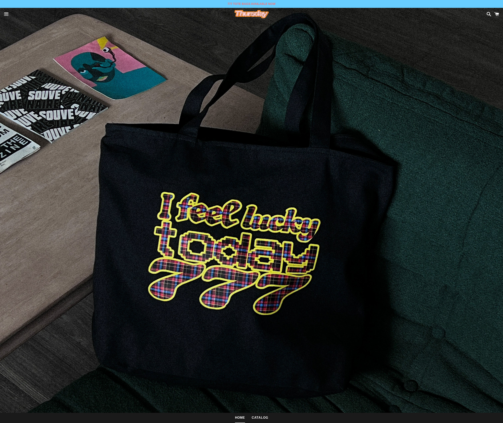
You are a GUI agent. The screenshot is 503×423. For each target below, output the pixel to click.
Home (240, 417)
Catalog (260, 417)
